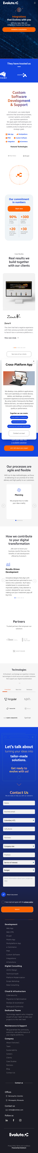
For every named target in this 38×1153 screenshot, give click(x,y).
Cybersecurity (11, 995)
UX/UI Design (11, 970)
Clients (9, 1058)
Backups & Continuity (14, 1007)
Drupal (9, 936)
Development (11, 924)
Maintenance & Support (16, 1026)
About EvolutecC (12, 1043)
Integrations (11, 958)
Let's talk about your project (19, 448)
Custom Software (13, 955)
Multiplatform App (13, 943)
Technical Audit (12, 974)
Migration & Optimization (16, 999)
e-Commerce (11, 947)
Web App (9, 928)
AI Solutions (11, 962)
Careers (9, 1054)
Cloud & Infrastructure (15, 991)
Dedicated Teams (13, 1010)
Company (9, 1039)
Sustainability (11, 1050)
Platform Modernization (15, 977)
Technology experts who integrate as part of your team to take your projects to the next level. (19, 1016)
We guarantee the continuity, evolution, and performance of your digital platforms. (18, 1032)
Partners (9, 1065)
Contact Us (10, 1073)
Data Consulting (12, 985)
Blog (8, 1069)
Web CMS (10, 932)
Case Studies (11, 1061)
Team (8, 1046)
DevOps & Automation (15, 1003)
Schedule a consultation (19, 32)
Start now (19, 209)
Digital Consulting (13, 966)
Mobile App (10, 940)
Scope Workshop (12, 981)
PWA (8, 951)
